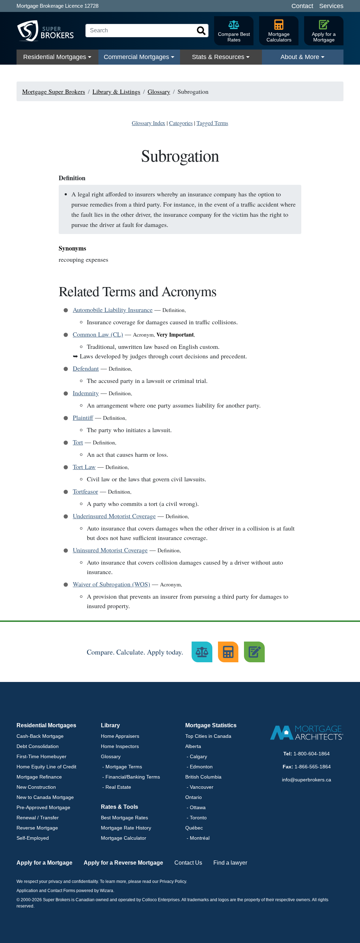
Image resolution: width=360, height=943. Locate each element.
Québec (194, 828)
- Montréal (197, 838)
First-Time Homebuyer (41, 756)
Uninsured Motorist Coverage (110, 550)
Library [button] (110, 725)
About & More (300, 56)
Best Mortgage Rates (124, 817)
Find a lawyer (230, 863)
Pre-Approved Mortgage (43, 807)
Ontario (193, 797)
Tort (78, 442)
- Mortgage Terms (121, 766)
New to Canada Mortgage (45, 797)
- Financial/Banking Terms (130, 777)
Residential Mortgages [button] (46, 725)
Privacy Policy (173, 881)
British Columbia (203, 777)
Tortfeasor (85, 491)
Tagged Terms (212, 122)
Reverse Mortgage (37, 828)
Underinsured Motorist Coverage (114, 516)
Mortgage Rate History (126, 828)
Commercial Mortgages (136, 56)
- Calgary (196, 756)
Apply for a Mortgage (44, 863)
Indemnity (86, 393)
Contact (302, 5)
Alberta (193, 746)
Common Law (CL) (98, 334)
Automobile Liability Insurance (113, 309)
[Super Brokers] (48, 31)
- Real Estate (116, 787)
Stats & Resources (218, 56)
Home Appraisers (120, 736)
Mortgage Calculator (123, 838)
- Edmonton (199, 766)
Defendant (86, 368)
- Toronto (196, 817)
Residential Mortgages (54, 56)
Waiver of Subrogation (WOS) (111, 584)
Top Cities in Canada (208, 736)
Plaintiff (83, 417)
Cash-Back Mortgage (40, 736)
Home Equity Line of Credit (46, 766)
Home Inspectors (120, 746)
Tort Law (84, 466)
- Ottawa (195, 807)
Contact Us (188, 863)
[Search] (201, 31)
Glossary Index (148, 122)
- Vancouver (199, 787)
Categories (181, 122)
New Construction (36, 787)
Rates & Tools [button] (119, 807)
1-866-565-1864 (313, 766)
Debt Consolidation (38, 746)
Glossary (111, 756)
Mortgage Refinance (39, 777)
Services (331, 5)
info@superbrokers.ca (306, 779)
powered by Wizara (94, 890)
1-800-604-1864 (312, 753)
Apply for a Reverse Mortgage (123, 863)
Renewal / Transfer (38, 817)
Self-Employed (33, 838)
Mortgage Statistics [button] (211, 725)
